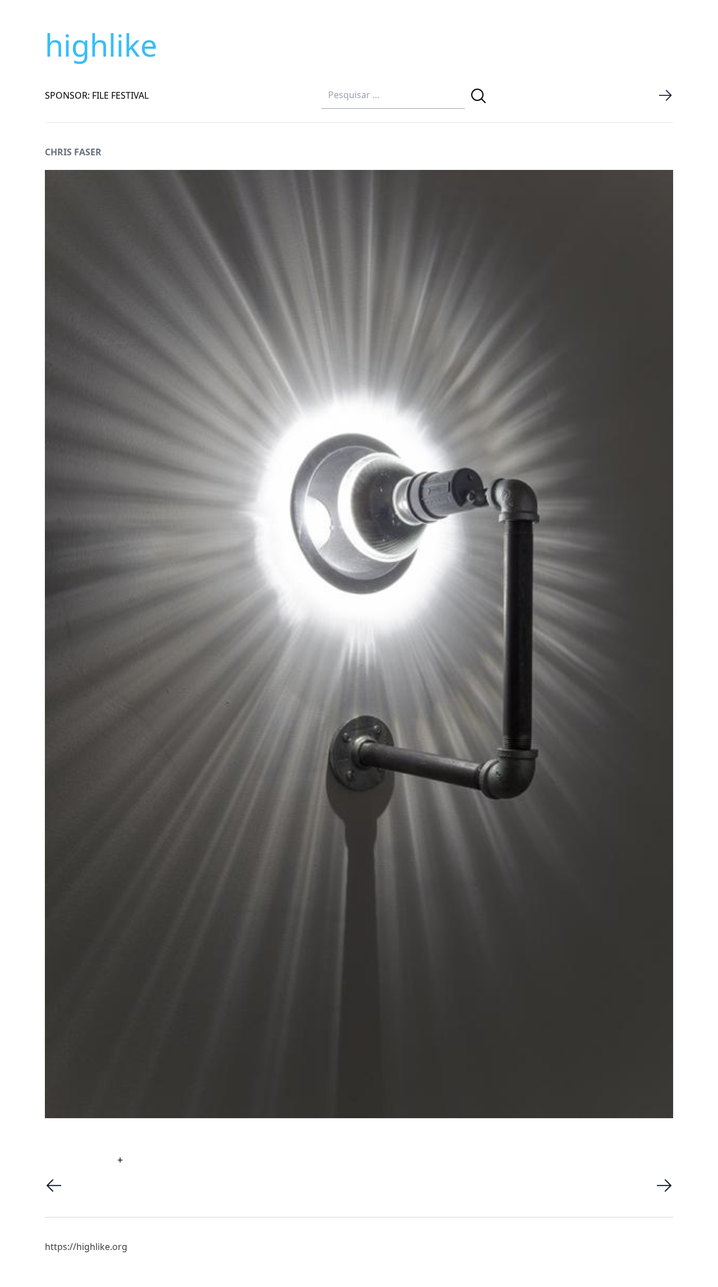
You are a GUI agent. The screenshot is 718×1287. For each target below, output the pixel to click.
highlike (101, 45)
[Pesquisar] (478, 96)
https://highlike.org (86, 1246)
